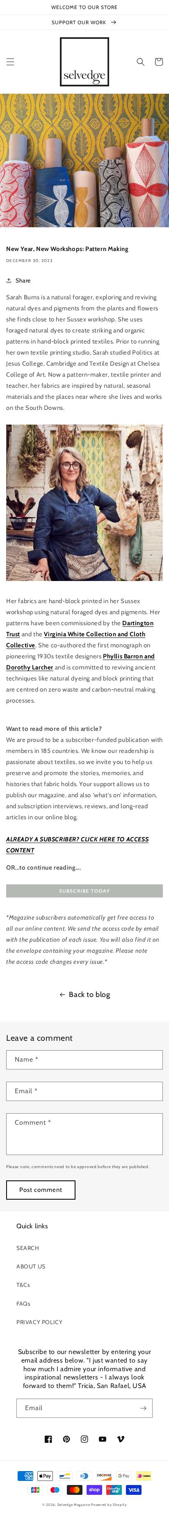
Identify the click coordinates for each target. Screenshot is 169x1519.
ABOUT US (31, 1266)
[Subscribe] (143, 1408)
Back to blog (89, 994)
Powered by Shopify (109, 1505)
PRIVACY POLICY (39, 1322)
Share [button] (23, 280)
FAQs (23, 1303)
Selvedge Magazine (73, 1505)
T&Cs (23, 1284)
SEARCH (27, 1248)
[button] (10, 62)
